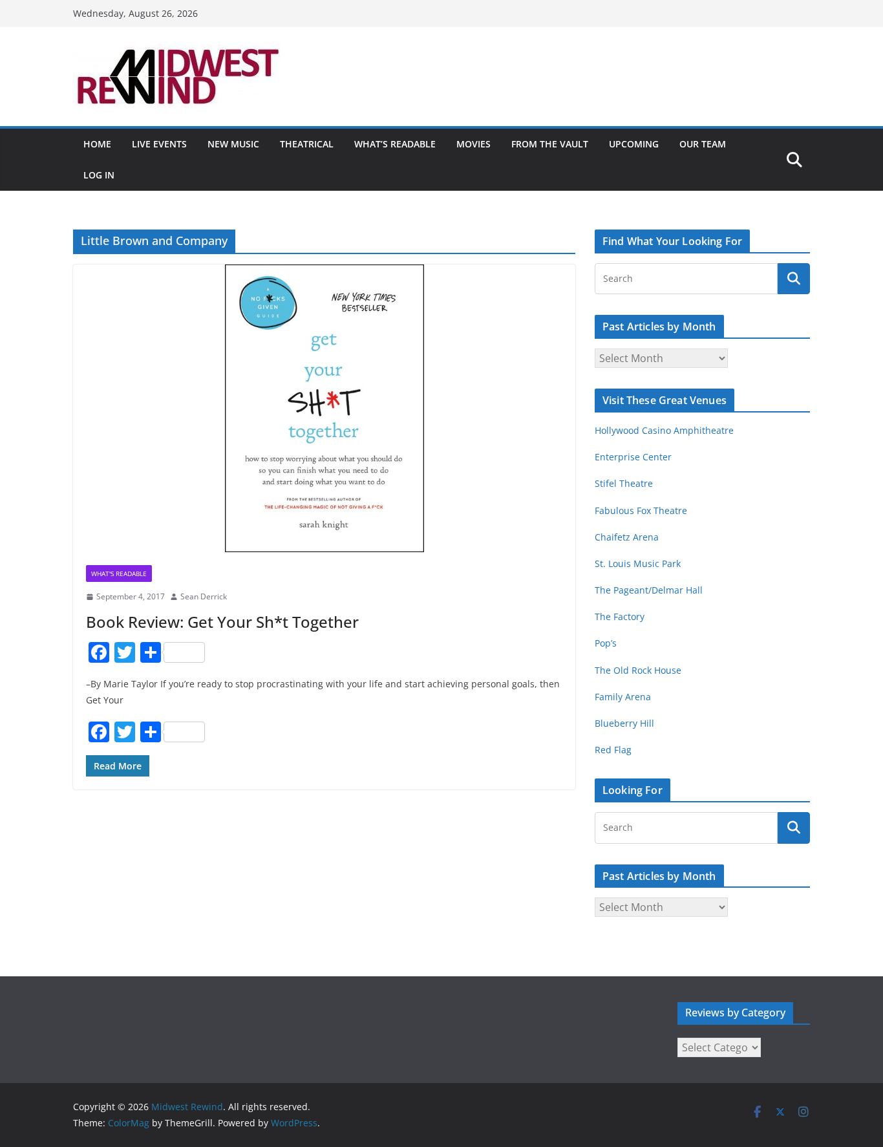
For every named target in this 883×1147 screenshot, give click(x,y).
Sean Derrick (203, 596)
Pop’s (606, 643)
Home (97, 144)
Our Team (702, 144)
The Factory (619, 616)
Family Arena (623, 697)
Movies (473, 144)
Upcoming (634, 144)
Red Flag (613, 750)
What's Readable (119, 573)
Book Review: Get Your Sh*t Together (222, 621)
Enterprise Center (633, 457)
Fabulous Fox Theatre (641, 510)
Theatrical (307, 144)
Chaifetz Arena (627, 537)
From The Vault (549, 144)
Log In (98, 175)
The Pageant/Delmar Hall (649, 590)
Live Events (159, 144)
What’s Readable (395, 144)
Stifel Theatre (624, 483)
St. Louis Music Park (638, 563)
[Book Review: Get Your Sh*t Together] (324, 408)
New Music (233, 144)
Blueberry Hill (626, 723)
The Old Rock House (638, 670)
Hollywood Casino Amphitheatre (664, 430)
